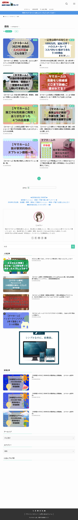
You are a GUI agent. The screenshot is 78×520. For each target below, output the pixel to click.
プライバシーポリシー (32, 514)
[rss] (42, 511)
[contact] (45, 238)
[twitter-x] (32, 238)
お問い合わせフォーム (46, 514)
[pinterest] (39, 238)
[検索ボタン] (66, 4)
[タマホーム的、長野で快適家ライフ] (10, 4)
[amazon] (42, 238)
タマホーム (8, 31)
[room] (36, 238)
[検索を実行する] (73, 247)
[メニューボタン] (74, 4)
